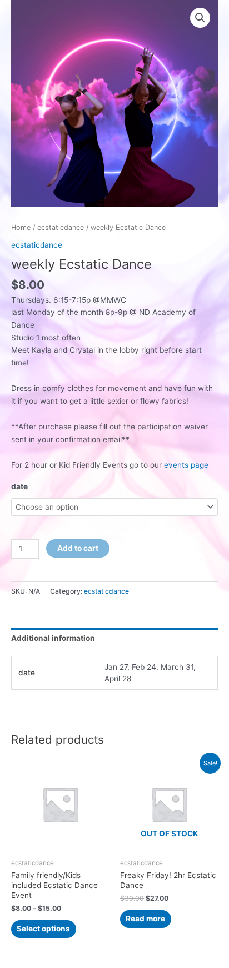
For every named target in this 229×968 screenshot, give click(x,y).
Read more (145, 918)
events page (185, 464)
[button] (200, 18)
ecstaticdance (60, 227)
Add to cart (77, 548)
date (19, 486)
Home (21, 227)
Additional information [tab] (53, 638)
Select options (43, 928)
